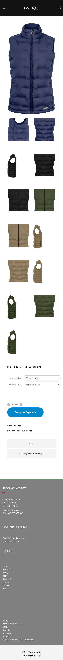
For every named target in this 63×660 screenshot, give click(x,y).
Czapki (5, 627)
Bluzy (4, 576)
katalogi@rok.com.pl (17, 538)
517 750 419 (13, 541)
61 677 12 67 (12, 506)
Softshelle (6, 569)
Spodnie (6, 630)
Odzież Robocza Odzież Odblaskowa (18, 640)
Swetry (5, 620)
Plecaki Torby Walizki (11, 624)
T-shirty (5, 585)
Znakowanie (15, 384)
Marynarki (6, 636)
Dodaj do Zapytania (25, 412)
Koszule (6, 582)
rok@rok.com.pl (15, 510)
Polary (5, 573)
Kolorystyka (15, 378)
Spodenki (6, 633)
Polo (4, 589)
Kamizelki (27, 430)
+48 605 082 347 (15, 513)
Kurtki (4, 566)
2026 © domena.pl (31, 652)
